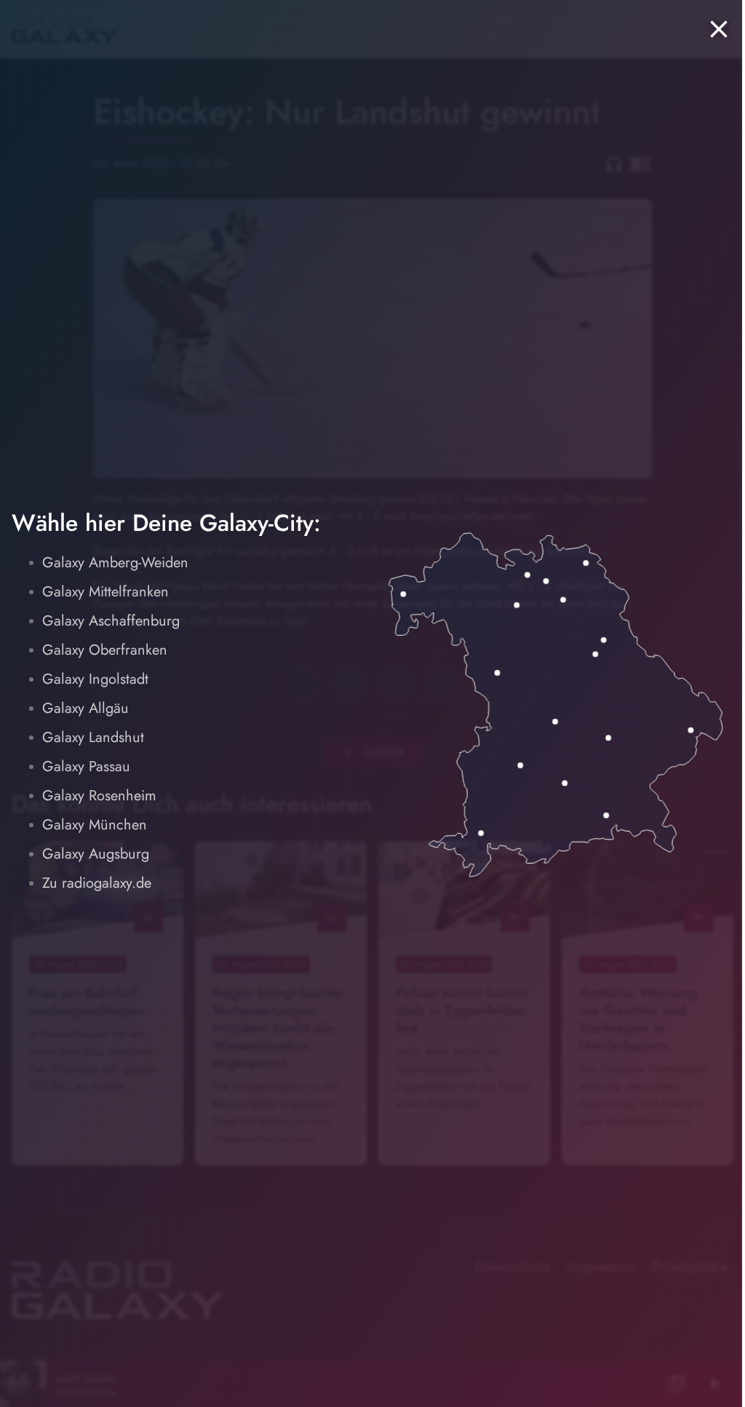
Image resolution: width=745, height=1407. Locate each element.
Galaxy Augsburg (95, 853)
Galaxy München (94, 824)
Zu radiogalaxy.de (96, 883)
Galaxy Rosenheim (99, 795)
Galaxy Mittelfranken (105, 591)
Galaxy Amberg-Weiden (115, 562)
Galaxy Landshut (93, 737)
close (718, 29)
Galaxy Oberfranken (104, 650)
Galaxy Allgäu (85, 708)
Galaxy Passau (86, 766)
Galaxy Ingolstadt (95, 679)
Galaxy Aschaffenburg (111, 620)
